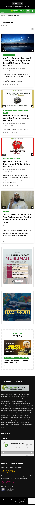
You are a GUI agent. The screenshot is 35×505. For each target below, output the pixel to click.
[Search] (32, 11)
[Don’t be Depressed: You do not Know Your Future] (17, 347)
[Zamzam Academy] (17, 11)
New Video (6, 211)
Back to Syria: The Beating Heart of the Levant (17, 6)
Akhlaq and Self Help (9, 55)
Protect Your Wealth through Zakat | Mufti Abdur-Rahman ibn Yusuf (16, 118)
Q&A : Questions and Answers (11, 158)
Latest (18, 358)
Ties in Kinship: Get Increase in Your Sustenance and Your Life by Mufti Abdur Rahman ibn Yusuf (17, 218)
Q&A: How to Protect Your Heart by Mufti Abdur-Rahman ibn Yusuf (17, 164)
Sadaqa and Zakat (23, 110)
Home (3, 16)
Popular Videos (25, 358)
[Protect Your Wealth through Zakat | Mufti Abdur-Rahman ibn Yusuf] (17, 99)
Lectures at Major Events (10, 110)
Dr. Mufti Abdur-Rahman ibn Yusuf (15, 68)
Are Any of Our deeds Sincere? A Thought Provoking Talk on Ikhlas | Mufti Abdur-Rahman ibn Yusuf (17, 62)
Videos (5, 112)
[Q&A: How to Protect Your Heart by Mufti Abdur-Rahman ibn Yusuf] (17, 147)
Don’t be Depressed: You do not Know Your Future (16, 362)
